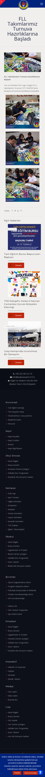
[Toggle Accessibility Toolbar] (40, 772)
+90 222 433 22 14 (23, 373)
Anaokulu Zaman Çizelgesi (18, 469)
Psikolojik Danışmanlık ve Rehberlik (22, 590)
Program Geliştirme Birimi (18, 586)
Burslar (11, 444)
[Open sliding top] (3, 3)
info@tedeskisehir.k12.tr (23, 377)
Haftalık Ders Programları (18, 473)
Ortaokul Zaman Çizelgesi (18, 639)
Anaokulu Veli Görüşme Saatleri (20, 477)
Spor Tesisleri (13, 497)
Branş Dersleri (13, 465)
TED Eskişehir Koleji (16, 412)
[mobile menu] (42, 4)
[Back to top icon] (22, 753)
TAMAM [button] (17, 773)
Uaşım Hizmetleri (15, 517)
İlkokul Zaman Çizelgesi (17, 554)
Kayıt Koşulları (13, 436)
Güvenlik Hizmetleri (15, 521)
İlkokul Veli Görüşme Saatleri (19, 566)
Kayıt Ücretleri (13, 440)
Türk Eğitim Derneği (16, 408)
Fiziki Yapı (12, 493)
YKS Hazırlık (12, 720)
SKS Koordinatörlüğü (16, 598)
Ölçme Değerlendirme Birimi (19, 582)
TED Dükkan (13, 525)
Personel (11, 424)
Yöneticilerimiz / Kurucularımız (20, 416)
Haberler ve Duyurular (17, 667)
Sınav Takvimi (13, 562)
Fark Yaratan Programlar (18, 610)
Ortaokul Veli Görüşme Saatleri (20, 650)
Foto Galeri (12, 692)
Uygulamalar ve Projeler (17, 550)
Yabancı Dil (12, 606)
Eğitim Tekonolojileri (16, 529)
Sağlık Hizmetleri (14, 501)
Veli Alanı (11, 675)
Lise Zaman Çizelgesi (16, 724)
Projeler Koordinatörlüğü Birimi (20, 594)
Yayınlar (11, 671)
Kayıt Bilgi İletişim (15, 448)
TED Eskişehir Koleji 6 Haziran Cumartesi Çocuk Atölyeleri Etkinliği (22, 304)
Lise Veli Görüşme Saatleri (18, 736)
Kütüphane (12, 505)
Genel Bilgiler (13, 461)
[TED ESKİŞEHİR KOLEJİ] (23, 3)
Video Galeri (13, 696)
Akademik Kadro (14, 420)
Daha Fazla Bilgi (30, 773)
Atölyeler (11, 509)
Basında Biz (12, 700)
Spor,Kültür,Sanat (15, 614)
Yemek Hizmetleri (15, 513)
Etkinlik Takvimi (14, 679)
